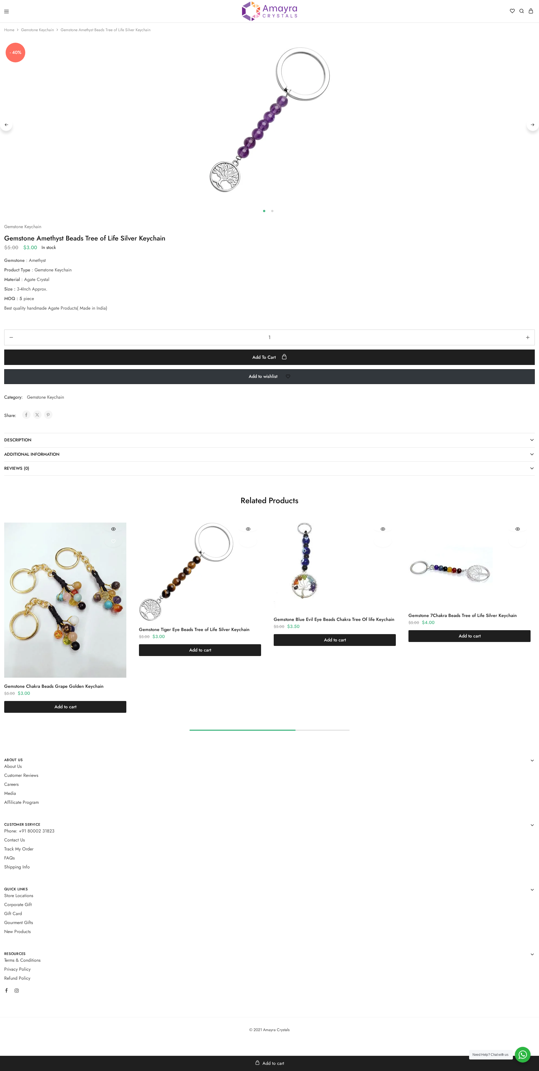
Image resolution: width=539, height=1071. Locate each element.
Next (533, 125)
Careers (11, 784)
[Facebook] (6, 991)
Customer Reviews (21, 775)
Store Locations (18, 895)
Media (10, 793)
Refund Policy (17, 978)
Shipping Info (17, 867)
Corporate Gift (18, 904)
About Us (13, 766)
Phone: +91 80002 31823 (29, 831)
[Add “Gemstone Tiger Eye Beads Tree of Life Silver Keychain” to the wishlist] (248, 541)
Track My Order (18, 849)
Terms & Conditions (22, 960)
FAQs (9, 858)
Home (9, 30)
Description (17, 440)
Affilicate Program (21, 802)
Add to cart (264, 357)
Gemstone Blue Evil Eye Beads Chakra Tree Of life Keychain (334, 619)
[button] (65, 707)
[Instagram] (17, 991)
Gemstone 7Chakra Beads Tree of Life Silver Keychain (462, 615)
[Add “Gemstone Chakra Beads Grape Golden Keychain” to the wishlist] (113, 541)
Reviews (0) (16, 468)
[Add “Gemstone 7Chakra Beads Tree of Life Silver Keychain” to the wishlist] (517, 541)
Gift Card (13, 913)
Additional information (32, 454)
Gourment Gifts (18, 922)
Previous (6, 125)
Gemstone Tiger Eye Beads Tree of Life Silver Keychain (194, 629)
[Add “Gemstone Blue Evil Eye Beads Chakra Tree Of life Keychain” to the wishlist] (383, 541)
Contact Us (14, 840)
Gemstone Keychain (37, 30)
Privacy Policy (17, 969)
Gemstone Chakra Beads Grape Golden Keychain (54, 686)
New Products (17, 931)
